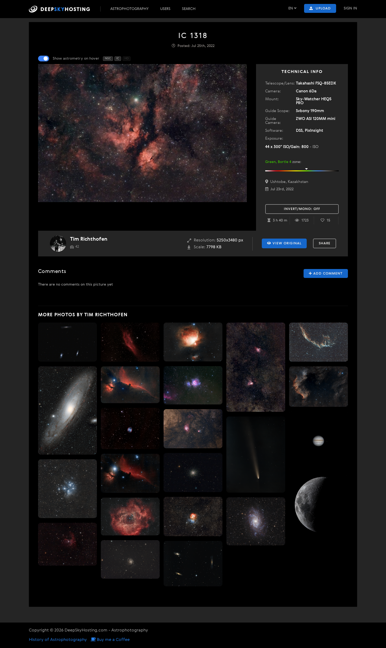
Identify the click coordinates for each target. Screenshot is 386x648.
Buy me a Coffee (113, 640)
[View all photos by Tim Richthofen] (58, 243)
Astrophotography (129, 9)
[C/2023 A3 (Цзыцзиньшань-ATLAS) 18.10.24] (255, 455)
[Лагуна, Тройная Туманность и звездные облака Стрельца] (193, 428)
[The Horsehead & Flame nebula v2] (130, 384)
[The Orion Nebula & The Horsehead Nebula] (193, 385)
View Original (286, 243)
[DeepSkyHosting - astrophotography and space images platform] (64, 9)
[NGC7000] (318, 386)
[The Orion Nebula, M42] (193, 342)
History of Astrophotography (58, 640)
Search (189, 9)
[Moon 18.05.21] (318, 505)
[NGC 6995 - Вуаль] (318, 342)
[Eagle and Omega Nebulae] (255, 367)
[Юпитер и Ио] (318, 441)
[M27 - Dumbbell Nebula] (130, 428)
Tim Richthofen (88, 239)
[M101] (130, 559)
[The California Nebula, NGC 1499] (130, 342)
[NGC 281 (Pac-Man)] (67, 544)
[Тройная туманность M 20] (193, 516)
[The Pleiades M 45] (67, 488)
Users (165, 9)
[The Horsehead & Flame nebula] (130, 473)
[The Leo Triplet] (67, 342)
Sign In (350, 8)
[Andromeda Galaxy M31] (67, 410)
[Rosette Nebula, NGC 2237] (130, 516)
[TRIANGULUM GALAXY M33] (255, 521)
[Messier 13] (193, 472)
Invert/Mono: (302, 209)
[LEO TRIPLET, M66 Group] (193, 564)
